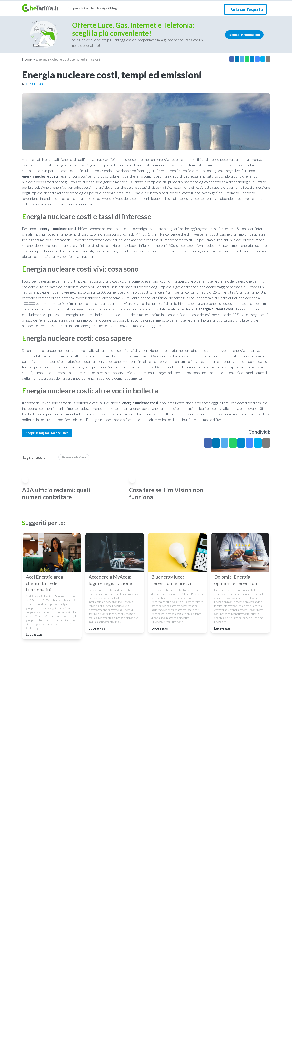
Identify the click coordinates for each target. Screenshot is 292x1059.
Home (27, 59)
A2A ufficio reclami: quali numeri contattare (56, 493)
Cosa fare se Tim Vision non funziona (166, 493)
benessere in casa (74, 457)
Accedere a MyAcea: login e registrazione (110, 580)
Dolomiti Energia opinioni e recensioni (236, 580)
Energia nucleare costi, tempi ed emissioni (68, 59)
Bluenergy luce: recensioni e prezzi (171, 580)
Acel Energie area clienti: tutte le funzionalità (44, 583)
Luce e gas (34, 84)
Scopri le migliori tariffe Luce (47, 433)
